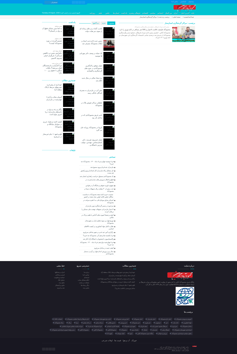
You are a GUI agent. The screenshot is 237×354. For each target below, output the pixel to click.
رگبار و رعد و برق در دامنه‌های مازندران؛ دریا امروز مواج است (53, 111)
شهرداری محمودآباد (129, 326)
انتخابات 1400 (58, 319)
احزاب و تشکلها (60, 272)
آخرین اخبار (185, 13)
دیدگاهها (96, 23)
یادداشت (124, 13)
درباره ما (86, 272)
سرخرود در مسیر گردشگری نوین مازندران (99, 206)
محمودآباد (124, 330)
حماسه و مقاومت (59, 277)
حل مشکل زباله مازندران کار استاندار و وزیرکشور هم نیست (97, 172)
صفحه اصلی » (176, 17)
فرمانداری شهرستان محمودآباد (182, 330)
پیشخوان (191, 1)
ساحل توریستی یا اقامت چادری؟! (125, 288)
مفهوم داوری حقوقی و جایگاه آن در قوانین (100, 185)
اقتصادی (145, 13)
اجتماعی (160, 13)
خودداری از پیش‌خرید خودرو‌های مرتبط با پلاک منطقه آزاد (53, 87)
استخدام (86, 277)
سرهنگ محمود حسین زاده (159, 326)
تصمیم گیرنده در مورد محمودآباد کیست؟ (54, 42)
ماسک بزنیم (135, 330)
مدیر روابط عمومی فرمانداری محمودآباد (63, 330)
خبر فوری (147, 322)
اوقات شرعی (107, 340)
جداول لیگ (61, 280)
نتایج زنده (62, 283)
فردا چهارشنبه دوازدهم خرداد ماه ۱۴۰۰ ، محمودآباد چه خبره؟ (97, 243)
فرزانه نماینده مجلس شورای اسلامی (72, 326)
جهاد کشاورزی (187, 322)
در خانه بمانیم (87, 322)
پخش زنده (86, 288)
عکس (107, 13)
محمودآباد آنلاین (98, 330)
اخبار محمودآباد (138, 319)
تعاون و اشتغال (60, 285)
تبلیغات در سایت (84, 283)
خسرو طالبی (111, 322)
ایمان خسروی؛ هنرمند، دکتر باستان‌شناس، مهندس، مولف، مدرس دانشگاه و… (91, 142)
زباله (69, 322)
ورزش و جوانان (162, 333)
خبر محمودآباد (136, 322)
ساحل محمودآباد (186, 326)
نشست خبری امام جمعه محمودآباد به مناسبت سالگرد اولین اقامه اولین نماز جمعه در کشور (98, 196)
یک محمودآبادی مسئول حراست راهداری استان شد (97, 176)
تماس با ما (174, 1)
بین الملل (168, 13)
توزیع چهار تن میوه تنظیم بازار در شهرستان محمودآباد (99, 222)
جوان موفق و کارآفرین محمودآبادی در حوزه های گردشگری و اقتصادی (93, 68)
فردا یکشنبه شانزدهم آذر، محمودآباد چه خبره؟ (98, 235)
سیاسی (152, 13)
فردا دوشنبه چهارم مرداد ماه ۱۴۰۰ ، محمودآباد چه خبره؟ (97, 163)
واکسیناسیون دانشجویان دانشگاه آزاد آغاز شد (98, 239)
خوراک (134, 340)
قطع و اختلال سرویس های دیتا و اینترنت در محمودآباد (99, 181)
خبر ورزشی (123, 322)
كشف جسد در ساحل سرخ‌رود (104, 248)
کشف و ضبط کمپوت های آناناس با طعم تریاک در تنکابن (97, 216)
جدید (104, 23)
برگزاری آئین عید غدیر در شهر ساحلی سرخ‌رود (98, 232)
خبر (167, 322)
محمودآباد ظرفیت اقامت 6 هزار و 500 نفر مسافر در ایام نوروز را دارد (144, 30)
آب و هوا (126, 340)
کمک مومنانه (120, 333)
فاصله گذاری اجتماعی (113, 326)
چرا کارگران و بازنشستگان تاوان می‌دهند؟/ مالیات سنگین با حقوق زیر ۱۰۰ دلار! (52, 69)
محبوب (111, 23)
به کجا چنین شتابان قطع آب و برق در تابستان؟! (52, 29)
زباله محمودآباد (59, 322)
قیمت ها (117, 340)
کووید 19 (109, 333)
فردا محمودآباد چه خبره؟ (95, 326)
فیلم (100, 13)
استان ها (116, 13)
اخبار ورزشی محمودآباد (122, 319)
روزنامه (92, 13)
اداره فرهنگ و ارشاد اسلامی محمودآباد (78, 319)
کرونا (130, 333)
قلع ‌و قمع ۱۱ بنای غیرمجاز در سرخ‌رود (52, 135)
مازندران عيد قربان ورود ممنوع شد (102, 167)
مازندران (154, 330)
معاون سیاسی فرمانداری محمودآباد (181, 333)
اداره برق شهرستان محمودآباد (102, 319)
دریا (77, 322)
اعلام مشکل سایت (83, 280)
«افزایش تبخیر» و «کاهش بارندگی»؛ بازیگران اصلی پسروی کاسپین (52, 55)
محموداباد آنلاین (84, 330)
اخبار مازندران (151, 319)
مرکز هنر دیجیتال (176, 350)
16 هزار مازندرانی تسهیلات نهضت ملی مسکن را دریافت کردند (98, 210)
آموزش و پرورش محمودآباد (183, 319)
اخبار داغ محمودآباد (165, 319)
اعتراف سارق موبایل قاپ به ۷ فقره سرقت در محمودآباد (98, 201)
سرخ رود (174, 326)
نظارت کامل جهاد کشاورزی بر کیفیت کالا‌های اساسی (99, 227)
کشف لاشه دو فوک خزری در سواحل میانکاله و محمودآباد (52, 124)
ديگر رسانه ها (85, 285)
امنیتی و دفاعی (60, 275)
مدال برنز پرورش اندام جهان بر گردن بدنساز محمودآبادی (99, 253)
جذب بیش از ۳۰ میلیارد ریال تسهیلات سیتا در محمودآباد (99, 190)
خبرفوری (158, 322)
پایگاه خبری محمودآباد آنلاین (145, 333)
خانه (192, 13)
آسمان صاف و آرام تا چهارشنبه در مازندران (54, 98)
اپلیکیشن (183, 1)
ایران (176, 13)
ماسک (145, 330)
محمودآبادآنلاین (112, 330)
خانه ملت (175, 322)
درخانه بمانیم (99, 322)
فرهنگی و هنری (134, 13)
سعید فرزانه (143, 326)
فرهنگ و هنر (165, 330)
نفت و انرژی (61, 288)
